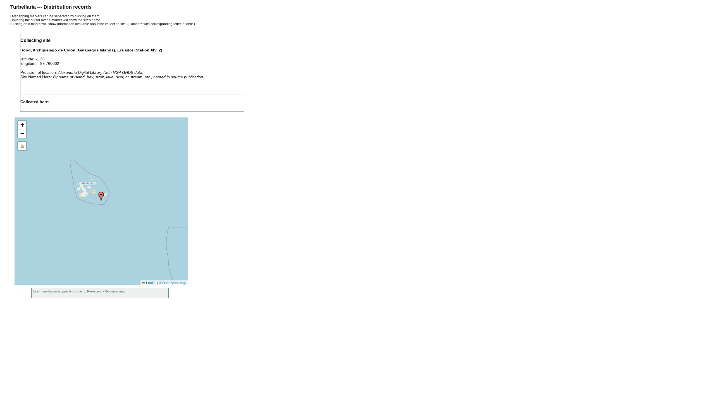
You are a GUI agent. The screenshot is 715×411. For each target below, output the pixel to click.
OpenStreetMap (174, 282)
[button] (101, 196)
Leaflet (150, 282)
